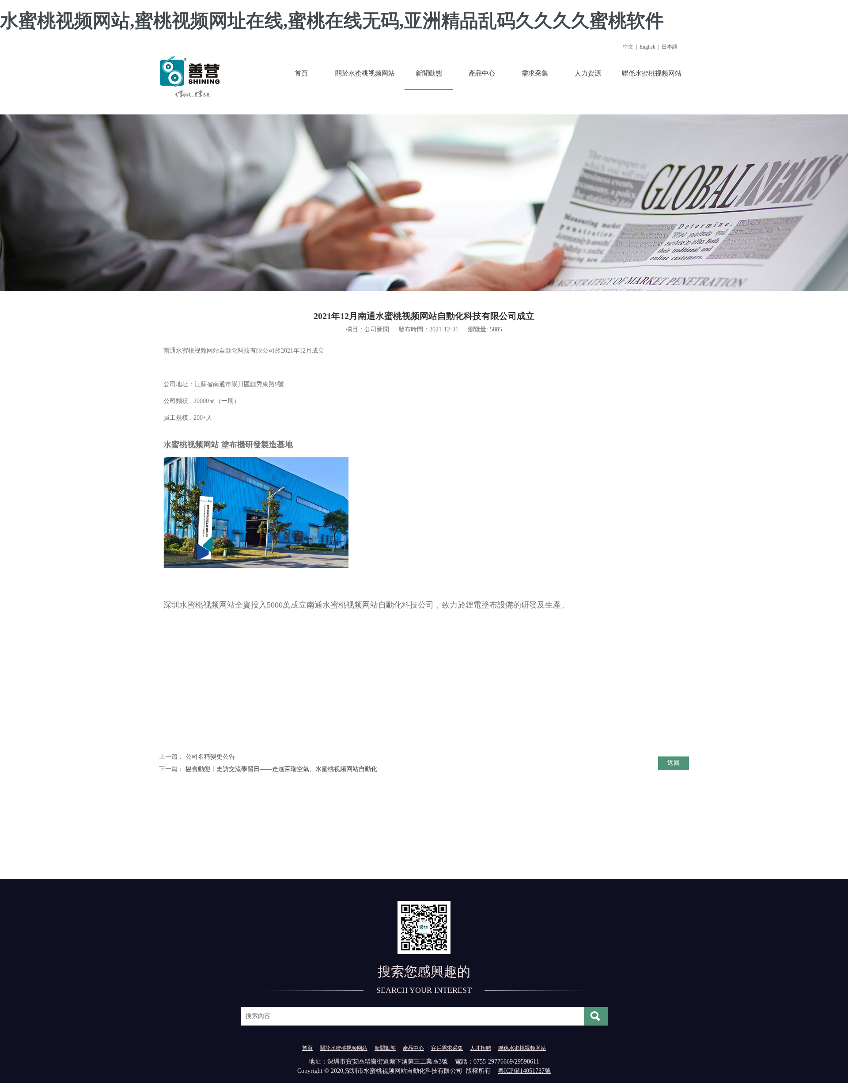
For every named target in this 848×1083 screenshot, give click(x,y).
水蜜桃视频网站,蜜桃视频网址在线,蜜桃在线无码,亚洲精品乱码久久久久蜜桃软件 (332, 21)
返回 (673, 763)
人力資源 (588, 73)
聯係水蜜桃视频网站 (651, 73)
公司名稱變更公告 (210, 756)
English (647, 47)
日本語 (670, 47)
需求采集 (535, 73)
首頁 (301, 73)
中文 (628, 47)
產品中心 (482, 73)
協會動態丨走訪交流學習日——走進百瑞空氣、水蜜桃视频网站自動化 (281, 769)
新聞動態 (429, 73)
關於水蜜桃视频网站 (365, 73)
